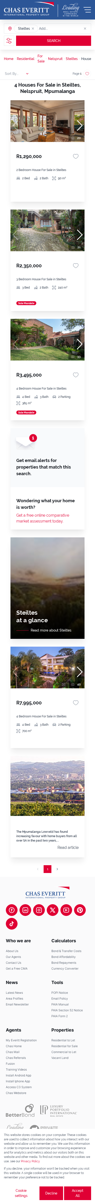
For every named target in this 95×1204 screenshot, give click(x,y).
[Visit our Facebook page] (12, 910)
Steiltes (72, 59)
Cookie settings (21, 1193)
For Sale (41, 58)
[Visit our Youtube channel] (66, 910)
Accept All (77, 1193)
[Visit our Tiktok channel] (12, 924)
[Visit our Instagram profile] (39, 910)
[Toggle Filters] (9, 41)
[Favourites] (76, 156)
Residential (25, 59)
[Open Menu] (87, 10)
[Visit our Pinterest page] (80, 910)
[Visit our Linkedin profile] (25, 910)
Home (8, 59)
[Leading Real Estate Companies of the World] (70, 10)
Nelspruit (55, 59)
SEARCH (53, 41)
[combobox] (57, 28)
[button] (33, 28)
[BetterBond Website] (20, 1110)
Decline (51, 1193)
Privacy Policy (30, 1161)
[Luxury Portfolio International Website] (58, 1110)
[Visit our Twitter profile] (52, 910)
